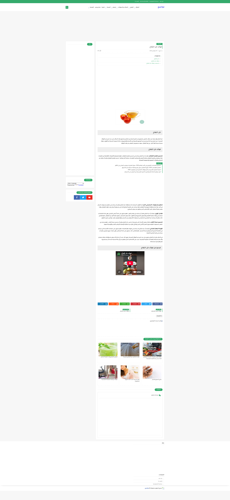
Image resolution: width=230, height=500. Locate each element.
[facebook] (77, 197)
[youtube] (89, 197)
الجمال (137, 7)
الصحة (108, 7)
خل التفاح (156, 59)
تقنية (103, 7)
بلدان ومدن (98, 7)
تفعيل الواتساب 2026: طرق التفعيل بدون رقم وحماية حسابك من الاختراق (141, 167)
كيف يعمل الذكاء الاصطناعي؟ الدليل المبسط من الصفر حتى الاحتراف (142, 172)
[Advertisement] (115, 27)
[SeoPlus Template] (163, 488)
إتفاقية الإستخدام (144, 1)
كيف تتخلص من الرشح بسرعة (131, 357)
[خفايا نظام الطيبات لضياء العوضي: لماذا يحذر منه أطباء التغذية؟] (152, 349)
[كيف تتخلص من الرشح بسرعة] (130, 349)
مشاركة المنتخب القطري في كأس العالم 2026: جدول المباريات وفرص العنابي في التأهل (138, 165)
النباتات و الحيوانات (123, 7)
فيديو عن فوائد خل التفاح (152, 63)
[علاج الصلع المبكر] (152, 372)
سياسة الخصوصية (154, 1)
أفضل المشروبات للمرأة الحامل (109, 357)
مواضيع (161, 7)
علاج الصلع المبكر (157, 379)
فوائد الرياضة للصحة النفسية (109, 379)
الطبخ (131, 7)
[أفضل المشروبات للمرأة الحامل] (108, 349)
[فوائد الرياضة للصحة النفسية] (108, 372)
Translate (80, 185)
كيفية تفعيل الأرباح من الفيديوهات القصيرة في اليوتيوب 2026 (144, 170)
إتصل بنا (137, 1)
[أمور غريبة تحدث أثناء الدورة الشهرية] (130, 372)
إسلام (114, 7)
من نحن (161, 1)
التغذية (92, 7)
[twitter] (83, 197)
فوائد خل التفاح (155, 61)
